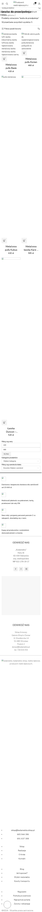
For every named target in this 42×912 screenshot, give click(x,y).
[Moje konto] (39, 4)
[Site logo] (21, 3)
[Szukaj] (7, 4)
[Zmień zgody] (7, 904)
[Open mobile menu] (3, 4)
